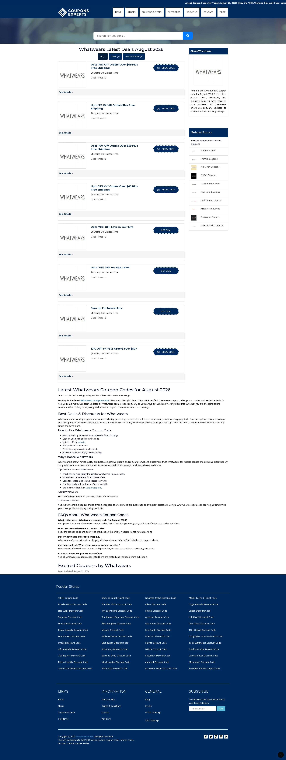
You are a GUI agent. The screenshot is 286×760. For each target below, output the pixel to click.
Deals (115, 56)
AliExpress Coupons (210, 208)
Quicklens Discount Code (157, 617)
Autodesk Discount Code (157, 662)
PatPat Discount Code (156, 642)
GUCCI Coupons (208, 175)
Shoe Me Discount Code (70, 623)
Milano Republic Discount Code (73, 662)
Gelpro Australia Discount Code (73, 630)
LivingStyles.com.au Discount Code (206, 636)
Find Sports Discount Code (158, 630)
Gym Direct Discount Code (202, 623)
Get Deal (166, 230)
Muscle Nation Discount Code (72, 604)
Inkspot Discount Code (113, 630)
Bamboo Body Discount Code (116, 655)
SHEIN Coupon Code (68, 597)
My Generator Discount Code (116, 662)
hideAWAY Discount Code (201, 617)
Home (61, 699)
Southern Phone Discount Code (204, 649)
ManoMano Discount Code (202, 662)
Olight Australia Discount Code (203, 604)
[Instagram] (221, 737)
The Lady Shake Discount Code (117, 610)
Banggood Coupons (210, 217)
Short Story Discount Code (115, 649)
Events (148, 705)
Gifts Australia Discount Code (72, 649)
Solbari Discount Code (199, 610)
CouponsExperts (93, 487)
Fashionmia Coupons (211, 200)
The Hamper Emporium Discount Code (120, 617)
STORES (132, 12)
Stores (61, 705)
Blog (147, 699)
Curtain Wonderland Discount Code (75, 668)
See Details (65, 92)
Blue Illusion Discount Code (115, 642)
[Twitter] (211, 737)
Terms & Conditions (111, 705)
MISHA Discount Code (156, 649)
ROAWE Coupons (209, 158)
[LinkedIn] (226, 737)
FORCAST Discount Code (157, 636)
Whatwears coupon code (95, 400)
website (81, 442)
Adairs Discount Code (155, 604)
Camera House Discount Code (203, 655)
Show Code (168, 67)
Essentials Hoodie (197, 668)
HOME (118, 12)
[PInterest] (216, 737)
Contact (105, 712)
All (102, 56)
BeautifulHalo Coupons (212, 225)
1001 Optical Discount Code (202, 630)
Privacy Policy (108, 699)
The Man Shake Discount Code (117, 604)
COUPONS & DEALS (151, 12)
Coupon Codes (134, 56)
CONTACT (208, 12)
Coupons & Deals (66, 712)
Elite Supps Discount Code (70, 610)
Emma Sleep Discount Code (71, 636)
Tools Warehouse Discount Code (205, 642)
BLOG (223, 12)
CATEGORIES (174, 12)
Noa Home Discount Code (158, 623)
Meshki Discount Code (156, 610)
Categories (63, 718)
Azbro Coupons (208, 150)
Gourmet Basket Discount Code (160, 597)
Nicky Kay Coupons (210, 166)
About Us (106, 718)
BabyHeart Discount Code (157, 655)
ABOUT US (192, 12)
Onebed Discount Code (69, 642)
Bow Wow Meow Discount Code (161, 668)
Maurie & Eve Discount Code (203, 597)
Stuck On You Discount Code (116, 597)
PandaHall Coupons (210, 183)
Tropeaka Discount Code (70, 617)
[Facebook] (206, 737)
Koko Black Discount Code (115, 668)
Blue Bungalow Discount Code (116, 623)
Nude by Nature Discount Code (117, 636)
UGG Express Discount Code (72, 655)
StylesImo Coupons (210, 192)
